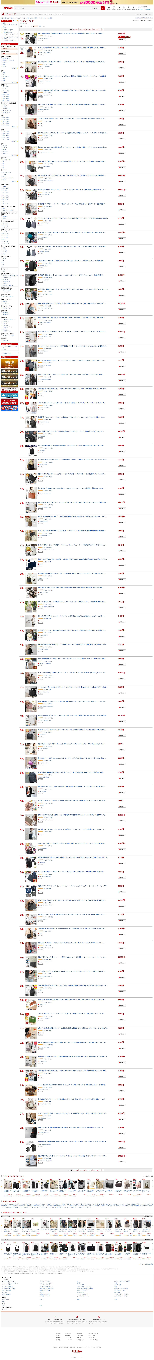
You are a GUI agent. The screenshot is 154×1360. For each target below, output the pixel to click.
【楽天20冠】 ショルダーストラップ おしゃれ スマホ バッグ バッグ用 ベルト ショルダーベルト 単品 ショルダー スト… (71, 744)
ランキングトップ (24, 14)
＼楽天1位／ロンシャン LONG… (91, 1230)
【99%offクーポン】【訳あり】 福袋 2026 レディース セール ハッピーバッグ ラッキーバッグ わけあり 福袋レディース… (72, 914)
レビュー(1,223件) (48, 192)
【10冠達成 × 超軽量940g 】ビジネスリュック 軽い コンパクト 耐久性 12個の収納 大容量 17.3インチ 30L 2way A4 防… (71, 772)
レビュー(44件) (47, 306)
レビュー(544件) (47, 1073)
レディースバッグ (8, 29)
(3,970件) (130, 1235)
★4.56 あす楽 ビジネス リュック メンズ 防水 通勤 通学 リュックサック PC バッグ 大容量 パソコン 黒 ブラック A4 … (71, 431)
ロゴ (4, 74)
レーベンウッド (42, 1004)
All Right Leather (42, 620)
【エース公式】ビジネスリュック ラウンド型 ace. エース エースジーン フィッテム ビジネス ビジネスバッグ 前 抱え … (71, 374)
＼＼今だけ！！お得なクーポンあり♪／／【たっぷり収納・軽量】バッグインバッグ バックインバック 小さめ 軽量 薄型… (72, 843)
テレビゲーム (148, 1205)
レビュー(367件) (47, 647)
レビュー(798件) (47, 92)
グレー (4, 149)
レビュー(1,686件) (48, 334)
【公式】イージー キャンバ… (100, 1230)
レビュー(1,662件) (48, 874)
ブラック (5, 145)
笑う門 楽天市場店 (43, 748)
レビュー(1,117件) (48, 817)
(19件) (65, 1195)
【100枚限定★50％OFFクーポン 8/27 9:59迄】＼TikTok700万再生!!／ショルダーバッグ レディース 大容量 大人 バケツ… (71, 573)
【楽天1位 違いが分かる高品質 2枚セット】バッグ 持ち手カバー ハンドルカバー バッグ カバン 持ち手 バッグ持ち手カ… (71, 999)
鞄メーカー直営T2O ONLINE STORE (46, 549)
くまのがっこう (7, 331)
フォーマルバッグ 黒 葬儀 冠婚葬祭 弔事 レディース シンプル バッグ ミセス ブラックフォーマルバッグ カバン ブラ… (71, 1127)
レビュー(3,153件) (48, 590)
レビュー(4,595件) (48, 391)
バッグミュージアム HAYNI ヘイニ (46, 180)
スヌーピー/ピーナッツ (9, 319)
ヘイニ (4, 174)
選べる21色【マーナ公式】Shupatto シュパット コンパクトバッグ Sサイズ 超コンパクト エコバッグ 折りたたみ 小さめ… (72, 758)
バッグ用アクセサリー (9, 40)
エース (4, 176)
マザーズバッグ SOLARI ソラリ (45, 1047)
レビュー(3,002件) (48, 1044)
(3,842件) (37, 1195)
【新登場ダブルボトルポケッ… (63, 1254)
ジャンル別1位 (59, 14)
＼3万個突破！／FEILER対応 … (26, 1191)
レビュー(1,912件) (48, 107)
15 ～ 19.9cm (6, 90)
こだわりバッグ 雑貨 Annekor (45, 407)
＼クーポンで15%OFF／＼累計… (26, 1230)
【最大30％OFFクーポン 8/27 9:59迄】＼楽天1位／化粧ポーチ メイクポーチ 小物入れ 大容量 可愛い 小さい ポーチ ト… (71, 587)
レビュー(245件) (47, 419)
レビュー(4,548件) (48, 917)
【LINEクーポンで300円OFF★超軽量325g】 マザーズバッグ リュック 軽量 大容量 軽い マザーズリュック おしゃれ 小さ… (72, 147)
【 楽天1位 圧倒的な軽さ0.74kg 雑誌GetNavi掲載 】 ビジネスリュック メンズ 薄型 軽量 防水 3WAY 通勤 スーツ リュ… (71, 445)
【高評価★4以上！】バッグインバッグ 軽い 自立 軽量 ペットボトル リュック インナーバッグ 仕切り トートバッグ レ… (71, 701)
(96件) (18, 1235)
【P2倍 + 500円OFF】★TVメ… (17, 1191)
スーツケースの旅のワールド (45, 336)
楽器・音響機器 (135, 1205)
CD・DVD (3, 1207)
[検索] (103, 8)
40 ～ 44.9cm (6, 100)
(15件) (9, 1258)
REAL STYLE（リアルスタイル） (46, 976)
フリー (4, 258)
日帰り (4, 248)
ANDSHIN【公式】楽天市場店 (45, 52)
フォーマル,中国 (48, 18)
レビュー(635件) (47, 547)
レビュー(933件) (47, 846)
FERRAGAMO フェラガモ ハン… (128, 1191)
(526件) (46, 1258)
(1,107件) (84, 1235)
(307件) (139, 1235)
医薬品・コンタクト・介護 (81, 1205)
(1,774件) (28, 1235)
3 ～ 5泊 (5, 252)
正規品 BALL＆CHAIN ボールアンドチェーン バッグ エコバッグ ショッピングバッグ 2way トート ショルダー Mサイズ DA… (73, 886)
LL (3, 264)
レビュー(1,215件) (48, 803)
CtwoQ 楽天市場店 (43, 848)
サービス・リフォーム (70, 1207)
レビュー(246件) (47, 902)
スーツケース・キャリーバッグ (11, 34)
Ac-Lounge (41, 890)
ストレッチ (5, 292)
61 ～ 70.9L (5, 235)
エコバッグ (7, 38)
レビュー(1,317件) (48, 78)
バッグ (40, 18)
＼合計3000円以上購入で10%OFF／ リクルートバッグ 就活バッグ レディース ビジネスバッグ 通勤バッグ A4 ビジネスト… (72, 161)
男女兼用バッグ (8, 32)
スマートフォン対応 (8, 210)
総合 (4, 23)
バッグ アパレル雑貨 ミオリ (45, 166)
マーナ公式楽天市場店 (43, 237)
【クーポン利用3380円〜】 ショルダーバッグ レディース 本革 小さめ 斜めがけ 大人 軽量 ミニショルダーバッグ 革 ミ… (71, 616)
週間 (40, 26)
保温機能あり (6, 314)
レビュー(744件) (47, 206)
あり (4, 271)
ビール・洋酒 (96, 1204)
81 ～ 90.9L (5, 237)
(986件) (129, 1258)
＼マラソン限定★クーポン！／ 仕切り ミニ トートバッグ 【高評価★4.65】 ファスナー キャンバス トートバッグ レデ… (71, 403)
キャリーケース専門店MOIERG (45, 961)
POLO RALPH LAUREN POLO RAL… (91, 1255)
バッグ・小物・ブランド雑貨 (29, 18)
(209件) (74, 1235)
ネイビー (5, 153)
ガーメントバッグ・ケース (11, 37)
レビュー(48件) (47, 888)
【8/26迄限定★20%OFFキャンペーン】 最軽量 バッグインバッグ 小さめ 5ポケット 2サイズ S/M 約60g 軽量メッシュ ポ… (72, 1099)
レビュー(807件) (47, 362)
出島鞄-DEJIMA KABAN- (44, 109)
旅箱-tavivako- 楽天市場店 (44, 66)
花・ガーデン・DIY (119, 1205)
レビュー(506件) (47, 291)
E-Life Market (41, 478)
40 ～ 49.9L (5, 198)
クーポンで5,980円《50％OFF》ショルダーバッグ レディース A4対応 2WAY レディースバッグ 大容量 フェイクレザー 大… (72, 1113)
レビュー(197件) (47, 220)
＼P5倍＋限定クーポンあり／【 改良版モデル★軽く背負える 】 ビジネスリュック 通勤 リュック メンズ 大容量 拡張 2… (71, 260)
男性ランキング (33, 14)
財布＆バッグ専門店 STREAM (45, 294)
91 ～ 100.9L (6, 243)
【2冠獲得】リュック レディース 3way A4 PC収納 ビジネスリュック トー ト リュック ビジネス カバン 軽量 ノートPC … (71, 417)
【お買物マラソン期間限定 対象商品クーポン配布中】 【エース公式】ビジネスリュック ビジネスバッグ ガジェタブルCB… (72, 1141)
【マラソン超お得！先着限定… (90, 1191)
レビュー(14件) (47, 1101)
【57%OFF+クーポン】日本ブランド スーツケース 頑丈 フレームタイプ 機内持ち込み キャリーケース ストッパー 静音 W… (72, 715)
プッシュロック (7, 110)
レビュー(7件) (47, 1115)
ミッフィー (5, 321)
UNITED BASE (42, 734)
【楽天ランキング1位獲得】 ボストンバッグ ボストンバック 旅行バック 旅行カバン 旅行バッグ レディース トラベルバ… (72, 104)
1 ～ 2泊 (5, 250)
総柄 (4, 80)
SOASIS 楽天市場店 (43, 521)
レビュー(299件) (47, 760)
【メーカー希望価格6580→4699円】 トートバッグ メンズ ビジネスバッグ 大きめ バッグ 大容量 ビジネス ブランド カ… (71, 871)
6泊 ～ (4, 254)
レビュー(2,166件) (48, 64)
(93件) (37, 1258)
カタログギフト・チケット (85, 1207)
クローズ (5, 323)
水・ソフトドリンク (86, 1204)
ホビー (142, 1205)
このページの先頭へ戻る (146, 1264)
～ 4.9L (4, 186)
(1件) (120, 1235)
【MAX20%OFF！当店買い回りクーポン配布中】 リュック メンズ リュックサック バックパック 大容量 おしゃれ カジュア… (73, 857)
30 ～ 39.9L (5, 196)
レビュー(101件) (47, 178)
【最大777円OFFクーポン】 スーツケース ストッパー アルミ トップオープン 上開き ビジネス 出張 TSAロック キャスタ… (72, 1156)
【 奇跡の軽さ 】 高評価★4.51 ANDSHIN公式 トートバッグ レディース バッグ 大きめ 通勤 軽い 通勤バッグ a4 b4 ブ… (71, 488)
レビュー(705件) (47, 433)
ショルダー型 (6, 281)
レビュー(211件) (47, 249)
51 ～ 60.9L (5, 233)
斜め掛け (5, 216)
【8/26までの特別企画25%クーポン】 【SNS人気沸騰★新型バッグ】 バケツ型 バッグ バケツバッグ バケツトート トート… (72, 516)
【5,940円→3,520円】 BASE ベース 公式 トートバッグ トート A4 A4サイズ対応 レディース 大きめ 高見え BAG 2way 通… (72, 729)
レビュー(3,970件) (48, 50)
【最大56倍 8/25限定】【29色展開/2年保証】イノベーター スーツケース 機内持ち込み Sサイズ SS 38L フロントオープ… (71, 33)
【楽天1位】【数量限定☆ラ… (8, 1230)
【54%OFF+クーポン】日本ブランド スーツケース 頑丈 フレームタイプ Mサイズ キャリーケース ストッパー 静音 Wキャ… (72, 502)
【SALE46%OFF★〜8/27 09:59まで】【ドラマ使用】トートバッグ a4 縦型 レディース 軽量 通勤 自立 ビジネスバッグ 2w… (72, 644)
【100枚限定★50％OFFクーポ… (146, 1230)
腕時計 (63, 1204)
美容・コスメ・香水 (94, 1205)
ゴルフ (50, 1207)
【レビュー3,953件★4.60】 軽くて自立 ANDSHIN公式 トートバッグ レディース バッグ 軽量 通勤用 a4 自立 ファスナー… (72, 47)
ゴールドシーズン (43, 1061)
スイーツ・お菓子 (75, 1204)
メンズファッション (20, 1204)
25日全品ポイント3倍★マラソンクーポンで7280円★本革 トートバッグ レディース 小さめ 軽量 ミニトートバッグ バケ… (71, 829)
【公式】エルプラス (43, 436)
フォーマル (5, 48)
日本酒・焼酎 (104, 1204)
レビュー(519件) (47, 149)
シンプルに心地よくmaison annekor (46, 152)
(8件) (65, 1235)
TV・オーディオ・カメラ (144, 1204)
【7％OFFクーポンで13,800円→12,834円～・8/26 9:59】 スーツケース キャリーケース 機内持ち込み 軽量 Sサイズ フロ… (72, 189)
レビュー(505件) (47, 1087)
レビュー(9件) (47, 945)
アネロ (4, 180)
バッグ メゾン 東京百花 (44, 691)
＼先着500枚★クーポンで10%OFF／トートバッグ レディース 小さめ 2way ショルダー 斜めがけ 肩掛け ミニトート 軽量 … (72, 1070)
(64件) (9, 1235)
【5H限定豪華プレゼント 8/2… (44, 1191)
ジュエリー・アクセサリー (54, 1204)
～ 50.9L (5, 231)
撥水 (4, 208)
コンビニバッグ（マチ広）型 (10, 275)
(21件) (55, 1258)
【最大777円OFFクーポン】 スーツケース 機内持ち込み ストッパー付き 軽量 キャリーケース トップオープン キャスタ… (72, 957)
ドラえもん (5, 325)
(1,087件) (139, 1258)
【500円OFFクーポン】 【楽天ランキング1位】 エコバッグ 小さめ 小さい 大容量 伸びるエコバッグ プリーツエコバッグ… (72, 800)
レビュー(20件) (47, 377)
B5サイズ (5, 227)
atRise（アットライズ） (44, 578)
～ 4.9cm (5, 92)
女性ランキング (42, 14)
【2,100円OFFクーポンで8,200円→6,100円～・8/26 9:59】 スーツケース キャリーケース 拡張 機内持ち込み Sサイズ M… (71, 62)
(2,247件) (28, 1195)
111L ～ (5, 239)
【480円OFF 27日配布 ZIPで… (8, 1191)
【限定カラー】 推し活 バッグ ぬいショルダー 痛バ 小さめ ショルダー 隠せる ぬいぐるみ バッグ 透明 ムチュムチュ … (71, 942)
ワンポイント (6, 76)
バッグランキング (26, 21)
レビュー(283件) (47, 703)
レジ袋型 (5, 283)
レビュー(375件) (47, 235)
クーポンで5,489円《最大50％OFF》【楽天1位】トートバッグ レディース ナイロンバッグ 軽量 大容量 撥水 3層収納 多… (72, 530)
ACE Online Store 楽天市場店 (45, 379)
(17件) (148, 1258)
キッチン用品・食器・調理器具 (53, 1205)
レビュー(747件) (47, 476)
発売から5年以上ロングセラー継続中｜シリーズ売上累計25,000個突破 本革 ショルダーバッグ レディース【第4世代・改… (72, 815)
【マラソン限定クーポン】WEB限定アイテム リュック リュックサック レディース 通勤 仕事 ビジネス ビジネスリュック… (72, 545)
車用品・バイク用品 (12, 1207)
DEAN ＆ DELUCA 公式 (44, 223)
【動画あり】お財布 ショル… (137, 1230)
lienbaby (41, 564)
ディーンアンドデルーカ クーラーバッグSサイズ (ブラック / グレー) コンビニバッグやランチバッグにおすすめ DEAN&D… (72, 246)
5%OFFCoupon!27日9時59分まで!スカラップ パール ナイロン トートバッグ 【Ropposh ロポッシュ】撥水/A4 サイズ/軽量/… (72, 687)
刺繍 (4, 78)
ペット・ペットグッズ (25, 1207)
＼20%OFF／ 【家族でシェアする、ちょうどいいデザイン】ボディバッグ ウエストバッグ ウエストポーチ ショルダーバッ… (73, 289)
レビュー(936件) (47, 1059)
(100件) (120, 1258)
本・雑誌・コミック (58, 1207)
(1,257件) (102, 1195)
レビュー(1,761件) (48, 718)
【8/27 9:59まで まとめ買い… (118, 1230)
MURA (40, 393)
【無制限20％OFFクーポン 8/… (100, 1191)
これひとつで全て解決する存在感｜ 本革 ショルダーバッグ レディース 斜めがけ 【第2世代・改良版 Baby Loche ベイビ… (72, 673)
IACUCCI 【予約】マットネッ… (145, 1192)
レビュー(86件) (47, 561)
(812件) (46, 1195)
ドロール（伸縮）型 (8, 285)
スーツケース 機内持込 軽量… (54, 1191)
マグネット (5, 107)
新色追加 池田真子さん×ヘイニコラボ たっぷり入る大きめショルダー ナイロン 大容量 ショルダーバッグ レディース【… (71, 303)
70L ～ (4, 201)
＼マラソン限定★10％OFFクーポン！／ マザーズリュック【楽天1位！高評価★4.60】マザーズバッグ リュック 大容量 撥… (72, 76)
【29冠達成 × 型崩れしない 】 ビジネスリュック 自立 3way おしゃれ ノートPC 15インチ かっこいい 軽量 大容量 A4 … (71, 275)
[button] (114, 8)
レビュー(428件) (47, 490)
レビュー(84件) (47, 1158)
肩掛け (4, 218)
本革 (4, 64)
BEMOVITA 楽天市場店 (44, 279)
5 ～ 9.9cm (5, 88)
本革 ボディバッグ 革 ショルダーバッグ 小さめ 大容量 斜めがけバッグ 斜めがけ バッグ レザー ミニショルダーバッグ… (71, 786)
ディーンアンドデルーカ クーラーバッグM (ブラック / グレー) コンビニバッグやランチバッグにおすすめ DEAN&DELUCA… (73, 218)
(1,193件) (93, 1195)
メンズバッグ (7, 31)
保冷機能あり (6, 312)
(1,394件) (65, 1258)
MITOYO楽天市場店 (43, 265)
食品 (68, 1204)
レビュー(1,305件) (48, 320)
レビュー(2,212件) (48, 1016)
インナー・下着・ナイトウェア (37, 1204)
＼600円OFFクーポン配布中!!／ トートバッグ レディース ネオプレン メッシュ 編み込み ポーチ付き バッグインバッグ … (72, 118)
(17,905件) (56, 1195)
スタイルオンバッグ (43, 919)
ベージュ (5, 147)
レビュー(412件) (47, 746)
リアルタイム (51, 14)
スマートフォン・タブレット (116, 1204)
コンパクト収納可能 (8, 296)
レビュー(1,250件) (48, 462)
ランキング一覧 (6, 353)
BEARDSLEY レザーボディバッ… (54, 1255)
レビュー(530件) (47, 519)
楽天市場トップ (5, 18)
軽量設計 (5, 301)
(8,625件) (10, 1195)
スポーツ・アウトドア (106, 1205)
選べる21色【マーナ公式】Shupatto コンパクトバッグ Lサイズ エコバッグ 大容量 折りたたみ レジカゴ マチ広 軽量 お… (71, 630)
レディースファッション (7, 1204)
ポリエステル (6, 58)
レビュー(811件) (47, 36)
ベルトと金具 (6, 108)
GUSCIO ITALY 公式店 (43, 208)
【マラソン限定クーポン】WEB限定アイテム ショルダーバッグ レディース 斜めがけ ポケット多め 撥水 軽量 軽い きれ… (72, 601)
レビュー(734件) (47, 831)
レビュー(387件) (47, 675)
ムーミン (5, 329)
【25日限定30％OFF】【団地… (45, 1254)
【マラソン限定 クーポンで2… (72, 1191)
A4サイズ (5, 223)
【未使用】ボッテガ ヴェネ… (118, 1191)
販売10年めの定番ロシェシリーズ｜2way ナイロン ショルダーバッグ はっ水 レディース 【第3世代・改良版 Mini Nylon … (72, 900)
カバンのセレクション (43, 38)
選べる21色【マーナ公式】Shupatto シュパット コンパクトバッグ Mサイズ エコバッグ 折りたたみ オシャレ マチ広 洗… (71, 232)
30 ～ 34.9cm (6, 98)
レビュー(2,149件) (48, 135)
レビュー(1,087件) (48, 277)
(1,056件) (102, 1235)
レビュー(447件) (47, 774)
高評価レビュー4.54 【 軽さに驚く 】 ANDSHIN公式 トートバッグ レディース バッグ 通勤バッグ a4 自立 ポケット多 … (71, 317)
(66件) (28, 1258)
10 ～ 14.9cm (6, 86)
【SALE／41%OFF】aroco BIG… (82, 1191)
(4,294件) (19, 1195)
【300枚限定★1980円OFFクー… (72, 1230)
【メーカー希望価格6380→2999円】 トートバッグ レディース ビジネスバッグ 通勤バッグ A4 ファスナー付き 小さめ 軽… (72, 658)
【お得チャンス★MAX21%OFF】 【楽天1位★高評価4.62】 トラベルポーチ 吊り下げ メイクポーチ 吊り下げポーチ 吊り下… (73, 1056)
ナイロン (5, 62)
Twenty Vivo (41, 834)
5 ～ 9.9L (5, 190)
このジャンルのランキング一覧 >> (144, 17)
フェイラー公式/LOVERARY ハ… (35, 1230)
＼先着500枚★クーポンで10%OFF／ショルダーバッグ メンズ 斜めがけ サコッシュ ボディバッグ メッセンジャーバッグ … (72, 928)
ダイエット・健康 (67, 1205)
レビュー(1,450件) (48, 164)
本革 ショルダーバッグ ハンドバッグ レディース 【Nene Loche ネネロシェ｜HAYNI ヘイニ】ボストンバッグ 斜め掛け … (72, 175)
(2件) (37, 1235)
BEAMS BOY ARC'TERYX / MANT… (17, 1255)
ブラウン (5, 151)
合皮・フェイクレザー (8, 60)
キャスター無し (7, 308)
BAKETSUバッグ (45, 1229)
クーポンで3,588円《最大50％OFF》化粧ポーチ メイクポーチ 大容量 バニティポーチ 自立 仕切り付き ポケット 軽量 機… (72, 1085)
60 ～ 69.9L (5, 203)
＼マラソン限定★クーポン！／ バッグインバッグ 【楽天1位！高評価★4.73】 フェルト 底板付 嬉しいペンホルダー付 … (71, 1014)
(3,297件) (111, 1258)
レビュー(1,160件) (48, 405)
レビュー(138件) (47, 604)
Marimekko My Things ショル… (146, 1254)
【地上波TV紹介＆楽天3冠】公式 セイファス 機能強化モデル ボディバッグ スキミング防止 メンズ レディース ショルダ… (72, 90)
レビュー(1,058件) (48, 860)
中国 (4, 53)
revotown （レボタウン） (44, 1132)
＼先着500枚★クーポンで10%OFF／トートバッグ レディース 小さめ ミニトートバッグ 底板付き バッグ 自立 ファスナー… (72, 388)
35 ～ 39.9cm (6, 137)
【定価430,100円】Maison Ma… (109, 1191)
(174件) (148, 1235)
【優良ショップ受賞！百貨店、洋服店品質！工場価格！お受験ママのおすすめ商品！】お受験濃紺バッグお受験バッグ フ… (72, 559)
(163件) (139, 1195)
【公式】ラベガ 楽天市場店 (44, 1104)
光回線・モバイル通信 (9, 1205)
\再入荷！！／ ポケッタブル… (109, 1230)
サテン (4, 66)
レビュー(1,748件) (48, 505)
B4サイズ (5, 225)
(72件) (102, 1258)
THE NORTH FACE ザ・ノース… (82, 1254)
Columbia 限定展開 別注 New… (63, 1230)
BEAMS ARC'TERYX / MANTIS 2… (8, 1254)
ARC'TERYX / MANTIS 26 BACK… (100, 1254)
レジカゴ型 (5, 279)
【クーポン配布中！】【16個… (118, 1254)
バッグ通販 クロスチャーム (44, 535)
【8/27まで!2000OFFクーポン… (137, 1191)
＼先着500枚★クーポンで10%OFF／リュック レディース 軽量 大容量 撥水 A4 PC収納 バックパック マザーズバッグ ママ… (72, 985)
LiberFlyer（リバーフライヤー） (45, 95)
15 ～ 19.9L (5, 194)
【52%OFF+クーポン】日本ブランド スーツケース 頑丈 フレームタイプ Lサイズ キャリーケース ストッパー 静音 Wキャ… (72, 332)
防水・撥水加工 (7, 290)
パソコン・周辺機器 (131, 1204)
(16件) (92, 1258)
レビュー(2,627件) (48, 448)
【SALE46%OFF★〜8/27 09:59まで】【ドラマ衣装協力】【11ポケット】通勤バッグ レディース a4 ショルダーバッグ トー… (73, 459)
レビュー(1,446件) (48, 533)
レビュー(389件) (47, 576)
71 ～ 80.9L (5, 241)
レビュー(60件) (47, 121)
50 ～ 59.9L (5, 199)
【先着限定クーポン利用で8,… (35, 1191)
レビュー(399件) (47, 931)
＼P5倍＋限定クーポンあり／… (127, 1254)
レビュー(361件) (47, 789)
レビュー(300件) (47, 732)
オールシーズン (7, 159)
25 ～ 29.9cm (6, 96)
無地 (4, 72)
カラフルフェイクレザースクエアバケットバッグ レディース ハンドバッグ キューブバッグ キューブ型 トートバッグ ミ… (72, 971)
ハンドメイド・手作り (8, 335)
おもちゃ (127, 1205)
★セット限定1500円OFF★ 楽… (82, 1230)
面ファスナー (6, 112)
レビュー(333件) (47, 988)
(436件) (74, 1195)
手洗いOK (5, 340)
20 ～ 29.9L (5, 192)
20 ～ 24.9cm (6, 94)
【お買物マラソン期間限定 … (63, 1191)
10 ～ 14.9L (5, 188)
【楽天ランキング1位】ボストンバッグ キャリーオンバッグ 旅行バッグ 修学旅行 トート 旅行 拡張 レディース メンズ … (71, 474)
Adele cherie (41, 805)
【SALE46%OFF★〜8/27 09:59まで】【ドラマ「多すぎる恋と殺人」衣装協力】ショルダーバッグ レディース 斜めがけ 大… (72, 133)
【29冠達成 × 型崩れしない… (137, 1254)
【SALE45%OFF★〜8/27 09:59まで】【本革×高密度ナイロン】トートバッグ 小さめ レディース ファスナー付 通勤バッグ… (72, 346)
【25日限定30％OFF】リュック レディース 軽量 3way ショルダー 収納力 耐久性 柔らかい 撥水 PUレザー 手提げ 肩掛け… (72, 204)
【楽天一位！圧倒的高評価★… (109, 1254)
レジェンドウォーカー (8, 178)
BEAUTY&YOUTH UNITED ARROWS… (35, 1255)
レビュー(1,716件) (48, 661)
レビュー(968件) (47, 348)
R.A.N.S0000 (41, 450)
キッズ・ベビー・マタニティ (39, 1207)
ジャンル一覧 (138, 14)
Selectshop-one (42, 862)
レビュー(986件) (47, 263)
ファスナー (5, 105)
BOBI (40, 123)
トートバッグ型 (7, 277)
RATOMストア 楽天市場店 (45, 365)
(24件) (18, 1258)
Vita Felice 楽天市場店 (43, 137)
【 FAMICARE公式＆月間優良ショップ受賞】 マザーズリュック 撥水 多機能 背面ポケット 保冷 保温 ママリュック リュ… (72, 1042)
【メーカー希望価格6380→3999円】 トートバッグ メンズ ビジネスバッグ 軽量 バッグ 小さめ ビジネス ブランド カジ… (71, 360)
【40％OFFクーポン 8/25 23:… (17, 1230)
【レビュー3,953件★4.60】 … (128, 1230)
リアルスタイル (7, 172)
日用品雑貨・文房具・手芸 (37, 1205)
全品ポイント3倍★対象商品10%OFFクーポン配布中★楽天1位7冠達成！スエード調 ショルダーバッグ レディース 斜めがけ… (73, 1028)
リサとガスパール (7, 327)
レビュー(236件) (47, 1030)
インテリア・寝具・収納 (22, 1205)
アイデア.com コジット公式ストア (46, 947)
